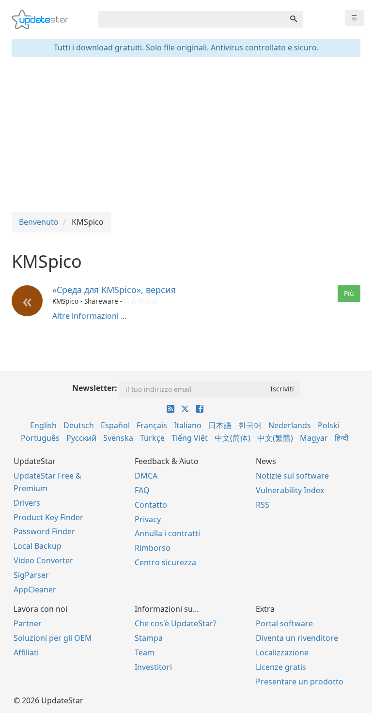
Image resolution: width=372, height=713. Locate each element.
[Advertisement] (186, 134)
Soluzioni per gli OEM (53, 638)
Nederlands (289, 425)
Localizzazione (282, 652)
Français (152, 425)
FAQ (142, 490)
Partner (28, 623)
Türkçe (152, 438)
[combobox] (191, 19)
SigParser (31, 575)
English (43, 425)
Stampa (149, 638)
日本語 (220, 425)
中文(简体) (232, 438)
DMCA (146, 475)
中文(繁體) (275, 438)
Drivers (27, 502)
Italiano (188, 425)
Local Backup (38, 546)
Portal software (284, 623)
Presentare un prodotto (299, 681)
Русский (81, 438)
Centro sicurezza (165, 562)
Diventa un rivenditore (297, 638)
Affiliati (26, 652)
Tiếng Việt (189, 438)
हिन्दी (342, 438)
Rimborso (152, 547)
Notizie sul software (292, 475)
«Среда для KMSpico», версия (114, 289)
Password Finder (44, 531)
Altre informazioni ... (89, 315)
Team (145, 652)
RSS (262, 504)
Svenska (118, 438)
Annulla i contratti (167, 533)
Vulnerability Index (290, 490)
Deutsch (78, 425)
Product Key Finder (48, 517)
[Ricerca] (293, 19)
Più (349, 293)
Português (40, 438)
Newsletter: (94, 388)
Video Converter (43, 560)
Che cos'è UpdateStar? (176, 623)
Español (115, 425)
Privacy (148, 519)
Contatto (151, 504)
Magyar (314, 438)
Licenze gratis (281, 667)
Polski (329, 425)
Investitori (153, 667)
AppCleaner (35, 589)
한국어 (250, 425)
